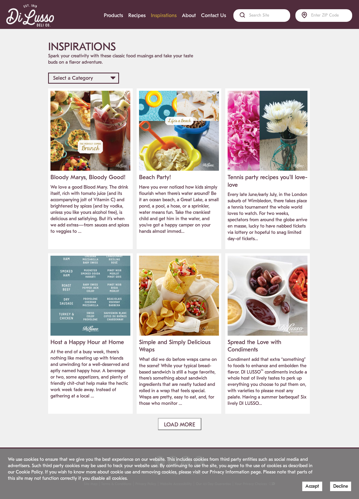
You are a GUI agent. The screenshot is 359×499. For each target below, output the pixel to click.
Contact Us (213, 15)
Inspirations (164, 15)
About (189, 15)
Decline (340, 486)
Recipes (137, 15)
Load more (179, 424)
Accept (312, 486)
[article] (90, 165)
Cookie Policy (29, 472)
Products (113, 15)
